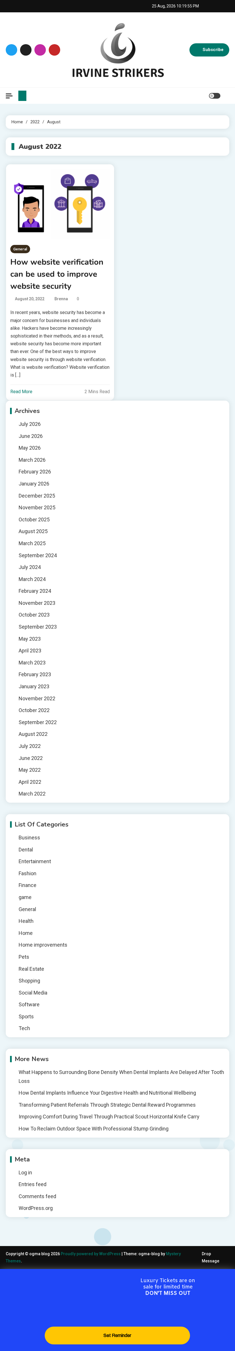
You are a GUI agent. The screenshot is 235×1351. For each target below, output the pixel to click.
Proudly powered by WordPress (91, 1253)
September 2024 (38, 555)
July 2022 (30, 746)
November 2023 (37, 603)
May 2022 (30, 770)
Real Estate (31, 969)
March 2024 (32, 579)
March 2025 (32, 543)
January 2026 (34, 484)
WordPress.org (36, 1208)
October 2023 (34, 615)
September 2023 (38, 627)
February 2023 (35, 674)
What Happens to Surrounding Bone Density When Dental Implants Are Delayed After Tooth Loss (121, 1076)
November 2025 (37, 507)
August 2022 (33, 734)
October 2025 (34, 519)
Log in (25, 1172)
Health (26, 921)
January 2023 (34, 686)
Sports (26, 1016)
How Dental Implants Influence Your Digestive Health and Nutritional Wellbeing (107, 1093)
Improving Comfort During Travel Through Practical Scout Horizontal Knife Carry (109, 1117)
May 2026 (30, 448)
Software (29, 1004)
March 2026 (32, 460)
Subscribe (213, 49)
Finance (27, 885)
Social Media (33, 993)
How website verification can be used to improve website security (56, 274)
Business (29, 838)
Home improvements (43, 945)
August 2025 (33, 531)
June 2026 (31, 436)
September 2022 (38, 722)
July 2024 (30, 567)
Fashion (27, 873)
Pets (24, 957)
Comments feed (37, 1196)
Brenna (61, 299)
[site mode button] (214, 96)
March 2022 (32, 794)
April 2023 (30, 651)
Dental (26, 850)
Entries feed (32, 1184)
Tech (24, 1028)
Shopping (29, 981)
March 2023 (32, 663)
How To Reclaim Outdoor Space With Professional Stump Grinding (94, 1129)
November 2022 (37, 698)
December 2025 (37, 496)
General (20, 249)
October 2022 (34, 710)
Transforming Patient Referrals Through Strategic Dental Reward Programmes (107, 1105)
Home (26, 933)
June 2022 (31, 758)
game (25, 897)
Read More (21, 391)
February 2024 (35, 591)
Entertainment (35, 861)
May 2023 (30, 639)
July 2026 (30, 424)
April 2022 (30, 782)
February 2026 (35, 472)
